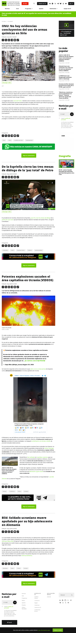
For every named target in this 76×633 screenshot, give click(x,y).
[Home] (4, 3)
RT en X (9, 622)
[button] (28, 66)
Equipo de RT (67, 8)
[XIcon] (55, 3)
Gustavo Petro (20, 250)
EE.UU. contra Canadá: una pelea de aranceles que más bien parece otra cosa (66, 172)
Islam (12, 568)
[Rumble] (52, 3)
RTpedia (24, 605)
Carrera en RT (37, 607)
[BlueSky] (60, 3)
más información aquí (44, 630)
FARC (12, 250)
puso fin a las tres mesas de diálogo (40, 218)
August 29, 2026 (28, 365)
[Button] (34, 3)
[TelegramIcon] (58, 3)
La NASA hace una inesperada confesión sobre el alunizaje (65, 77)
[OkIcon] (63, 3)
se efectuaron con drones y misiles (41, 441)
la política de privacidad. (65, 119)
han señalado (31, 457)
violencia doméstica (26, 555)
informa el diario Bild (7, 541)
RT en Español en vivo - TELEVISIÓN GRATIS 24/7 (65, 33)
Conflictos (12, 491)
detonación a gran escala (36, 471)
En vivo (25, 3)
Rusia (19, 491)
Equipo (36, 603)
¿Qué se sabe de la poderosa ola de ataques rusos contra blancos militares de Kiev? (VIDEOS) (9, 471)
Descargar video (6, 82)
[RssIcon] (65, 602)
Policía (18, 568)
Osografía (65, 156)
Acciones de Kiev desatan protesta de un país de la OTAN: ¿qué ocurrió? (66, 85)
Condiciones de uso (37, 610)
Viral (17, 8)
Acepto (65, 119)
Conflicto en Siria (18, 140)
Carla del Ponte (17, 101)
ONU (10, 140)
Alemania (5, 568)
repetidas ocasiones (42, 457)
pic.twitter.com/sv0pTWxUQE (35, 361)
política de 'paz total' (7, 220)
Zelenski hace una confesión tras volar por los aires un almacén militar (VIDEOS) (66, 68)
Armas (4, 491)
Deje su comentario (29, 155)
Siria (4, 140)
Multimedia (53, 8)
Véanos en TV (42, 3)
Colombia (5, 250)
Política (30, 250)
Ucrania (26, 491)
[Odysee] (65, 600)
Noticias (7, 8)
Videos (23, 600)
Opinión (41, 8)
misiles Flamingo (49, 448)
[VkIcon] (50, 3)
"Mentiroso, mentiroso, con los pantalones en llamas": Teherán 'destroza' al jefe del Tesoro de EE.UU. (66, 95)
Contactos (37, 600)
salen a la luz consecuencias (38, 369)
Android (49, 597)
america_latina (38, 250)
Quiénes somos (36, 597)
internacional (29, 140)
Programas (28, 8)
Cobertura (36, 605)
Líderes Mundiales (24, 608)
